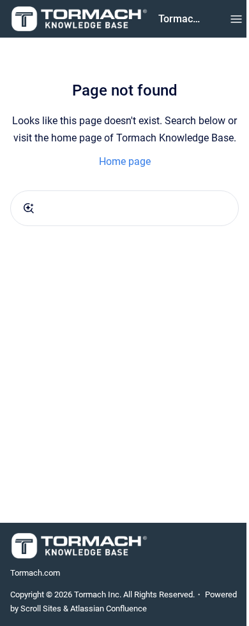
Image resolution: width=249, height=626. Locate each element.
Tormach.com (35, 573)
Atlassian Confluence (108, 608)
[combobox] (124, 208)
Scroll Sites (40, 608)
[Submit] (29, 208)
